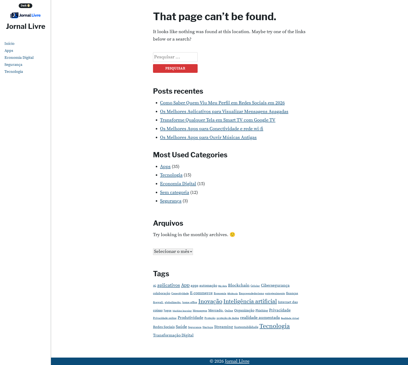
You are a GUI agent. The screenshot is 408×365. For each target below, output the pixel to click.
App (185, 285)
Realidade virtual (290, 318)
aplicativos (168, 285)
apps (194, 285)
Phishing (261, 311)
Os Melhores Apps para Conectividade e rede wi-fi (211, 129)
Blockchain (238, 285)
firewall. (158, 302)
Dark (25, 5)
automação (208, 285)
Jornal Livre (25, 26)
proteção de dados (228, 318)
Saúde (181, 327)
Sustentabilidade (246, 327)
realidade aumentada (260, 317)
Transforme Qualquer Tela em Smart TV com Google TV (217, 120)
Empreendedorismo (251, 293)
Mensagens (200, 310)
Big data (222, 286)
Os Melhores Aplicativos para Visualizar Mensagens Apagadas (224, 111)
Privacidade (280, 310)
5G (154, 285)
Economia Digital (19, 57)
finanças (292, 293)
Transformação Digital (173, 335)
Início (9, 43)
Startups (208, 327)
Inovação (210, 301)
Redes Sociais (164, 327)
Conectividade (180, 293)
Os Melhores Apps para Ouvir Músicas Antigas (208, 137)
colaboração (161, 293)
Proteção (209, 318)
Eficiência (232, 293)
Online (229, 310)
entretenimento (275, 293)
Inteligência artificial (250, 301)
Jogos (167, 311)
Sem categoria (174, 192)
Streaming (223, 326)
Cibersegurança (275, 285)
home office (189, 302)
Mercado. (216, 310)
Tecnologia (13, 71)
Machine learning (182, 310)
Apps (8, 50)
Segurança (13, 64)
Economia (220, 293)
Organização (244, 310)
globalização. (173, 302)
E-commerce (201, 293)
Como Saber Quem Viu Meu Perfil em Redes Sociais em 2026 (222, 103)
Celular (255, 285)
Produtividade (190, 317)
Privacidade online (165, 318)
